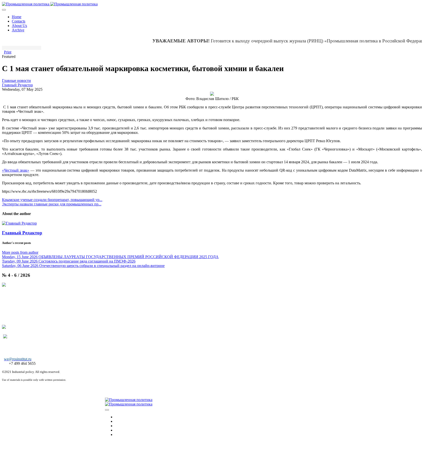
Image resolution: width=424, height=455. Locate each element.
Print (7, 52)
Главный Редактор (17, 85)
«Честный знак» (15, 170)
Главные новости (16, 80)
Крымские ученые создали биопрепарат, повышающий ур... (52, 200)
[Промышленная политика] (50, 4)
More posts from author (20, 252)
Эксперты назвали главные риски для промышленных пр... (51, 204)
